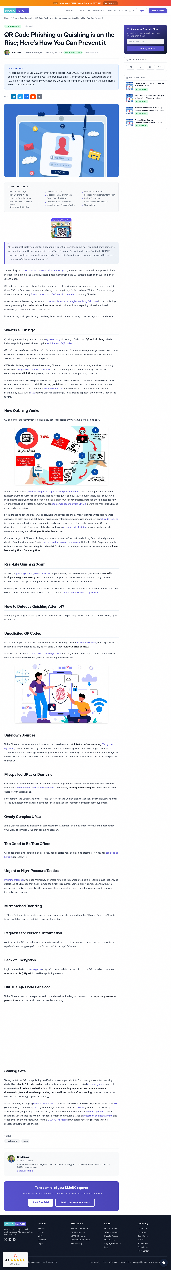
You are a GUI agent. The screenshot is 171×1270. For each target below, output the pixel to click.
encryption (36, 969)
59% (32, 392)
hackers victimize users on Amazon (61, 542)
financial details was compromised (81, 592)
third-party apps (95, 1084)
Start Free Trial (40, 1202)
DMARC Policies (111, 1236)
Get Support (143, 1232)
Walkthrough (98, 10)
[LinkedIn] (10, 1239)
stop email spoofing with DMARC (69, 503)
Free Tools (83, 10)
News (25, 1141)
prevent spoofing (95, 1111)
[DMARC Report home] (16, 10)
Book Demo (143, 1236)
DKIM (37, 1107)
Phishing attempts (14, 879)
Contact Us (142, 1228)
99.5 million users (53, 388)
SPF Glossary (76, 1243)
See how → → (110, 3)
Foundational (26, 18)
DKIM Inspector (78, 1232)
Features (70, 10)
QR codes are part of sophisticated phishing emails (53, 491)
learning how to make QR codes (44, 653)
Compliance (143, 1247)
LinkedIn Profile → (25, 1170)
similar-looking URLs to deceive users (34, 787)
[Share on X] (140, 67)
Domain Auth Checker (80, 1239)
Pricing (109, 10)
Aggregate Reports (112, 1243)
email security (12, 1141)
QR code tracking (109, 518)
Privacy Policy (94, 1262)
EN (133, 10)
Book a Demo (158, 10)
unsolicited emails (86, 642)
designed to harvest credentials (33, 369)
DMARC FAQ (109, 1239)
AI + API (141, 1239)
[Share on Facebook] (26, 96)
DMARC (81, 1107)
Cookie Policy (125, 1262)
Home (6, 18)
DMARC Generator (79, 1236)
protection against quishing (97, 1115)
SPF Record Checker (80, 1228)
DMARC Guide (120, 10)
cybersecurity (53, 339)
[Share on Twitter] (20, 96)
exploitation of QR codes (59, 343)
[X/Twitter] (5, 1239)
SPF (115, 1103)
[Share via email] (39, 96)
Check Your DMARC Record (75, 1202)
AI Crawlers (143, 1243)
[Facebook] (14, 1239)
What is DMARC (111, 1232)
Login (141, 10)
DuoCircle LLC (10, 1234)
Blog (15, 18)
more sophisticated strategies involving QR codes (72, 301)
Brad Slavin (17, 52)
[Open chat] (164, 1263)
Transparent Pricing (158, 1262)
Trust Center (143, 1251)
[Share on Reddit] (33, 96)
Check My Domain (147, 48)
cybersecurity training (75, 527)
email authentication (44, 1103)
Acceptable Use (140, 1262)
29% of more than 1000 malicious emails (52, 294)
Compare (42, 1239)
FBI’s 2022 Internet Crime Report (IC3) (46, 270)
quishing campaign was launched (33, 573)
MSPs (40, 1236)
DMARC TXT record (58, 1119)
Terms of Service (110, 1262)
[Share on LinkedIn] (13, 96)
